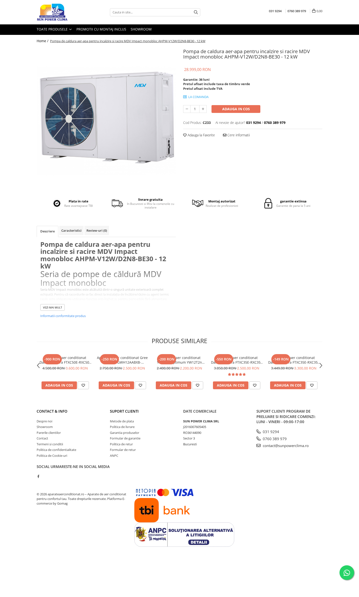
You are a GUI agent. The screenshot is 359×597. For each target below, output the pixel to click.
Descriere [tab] (47, 231)
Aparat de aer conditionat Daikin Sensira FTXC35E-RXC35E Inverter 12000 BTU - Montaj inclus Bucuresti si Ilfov (294, 360)
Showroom (141, 29)
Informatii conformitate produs (63, 316)
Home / (43, 41)
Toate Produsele (53, 29)
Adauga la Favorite (201, 135)
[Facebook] (38, 476)
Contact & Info (52, 411)
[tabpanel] (106, 116)
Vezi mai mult (52, 307)
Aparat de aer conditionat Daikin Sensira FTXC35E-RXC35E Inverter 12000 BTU (237, 360)
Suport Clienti (124, 411)
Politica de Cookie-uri (52, 455)
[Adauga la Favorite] (83, 385)
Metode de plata (122, 421)
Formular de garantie (125, 438)
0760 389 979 (274, 438)
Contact (42, 438)
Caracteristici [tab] (71, 230)
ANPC (114, 455)
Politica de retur (121, 444)
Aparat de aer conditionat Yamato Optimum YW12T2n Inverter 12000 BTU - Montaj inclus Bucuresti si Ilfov (179, 360)
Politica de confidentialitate (56, 450)
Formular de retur (123, 450)
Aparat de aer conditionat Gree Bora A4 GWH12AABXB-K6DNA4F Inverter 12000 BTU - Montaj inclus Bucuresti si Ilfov (122, 360)
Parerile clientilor (49, 432)
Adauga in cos (236, 109)
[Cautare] (195, 12)
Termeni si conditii (50, 444)
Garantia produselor (124, 432)
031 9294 (270, 431)
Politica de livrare (122, 427)
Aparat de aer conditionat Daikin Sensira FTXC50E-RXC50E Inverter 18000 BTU (65, 360)
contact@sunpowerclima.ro (285, 445)
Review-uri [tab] (96, 230)
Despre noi (44, 421)
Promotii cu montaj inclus (101, 29)
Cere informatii (238, 135)
